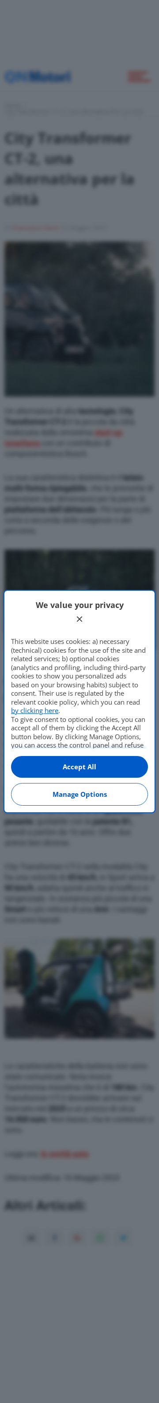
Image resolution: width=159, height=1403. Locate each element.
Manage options (80, 794)
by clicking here (34, 710)
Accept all (79, 766)
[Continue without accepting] (79, 619)
